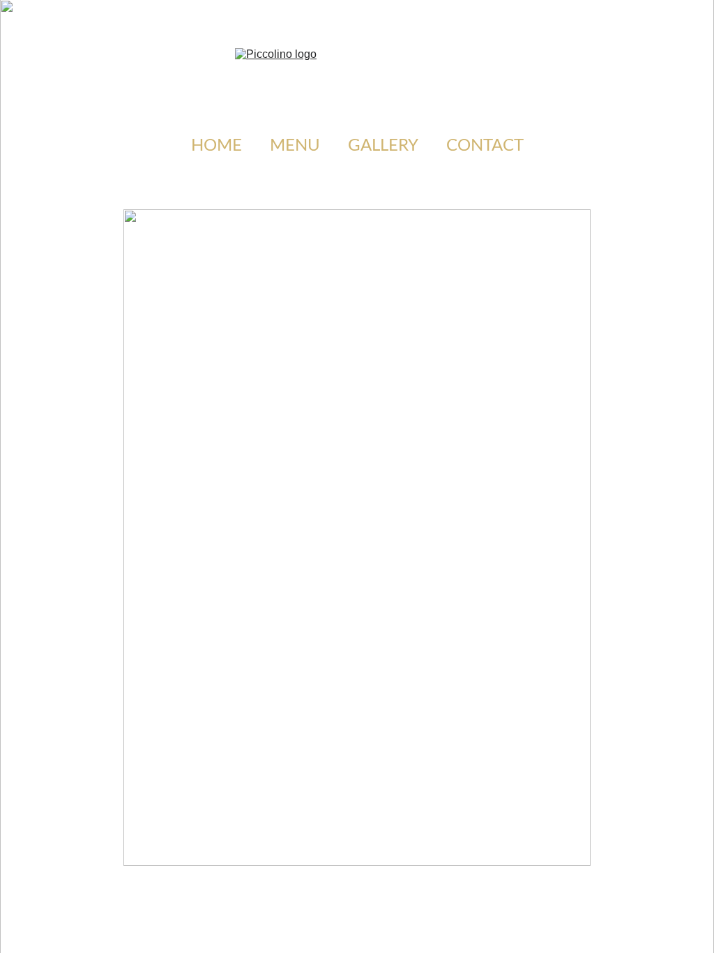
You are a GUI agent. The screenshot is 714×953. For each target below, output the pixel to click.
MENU (295, 145)
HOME (216, 145)
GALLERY (383, 145)
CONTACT (485, 145)
